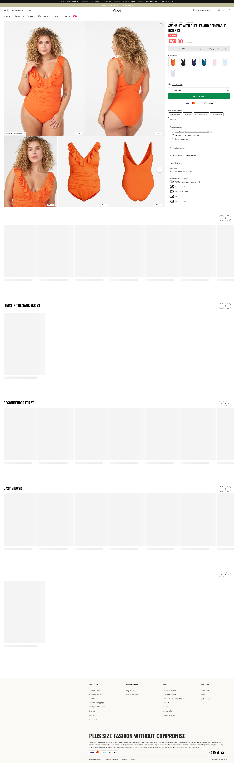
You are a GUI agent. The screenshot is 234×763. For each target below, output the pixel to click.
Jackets (92, 698)
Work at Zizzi (205, 699)
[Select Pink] (214, 62)
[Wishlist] (161, 24)
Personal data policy (95, 759)
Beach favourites (217, 114)
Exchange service (169, 694)
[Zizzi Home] (117, 10)
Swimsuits (190, 22)
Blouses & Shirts (95, 694)
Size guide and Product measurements (184, 155)
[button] (225, 49)
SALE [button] (75, 16)
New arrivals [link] (19, 16)
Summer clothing (175, 114)
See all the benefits (133, 695)
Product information (177, 148)
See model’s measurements (14, 133)
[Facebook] (214, 752)
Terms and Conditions (111, 759)
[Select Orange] (173, 62)
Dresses (92, 711)
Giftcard (166, 707)
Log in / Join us (131, 690)
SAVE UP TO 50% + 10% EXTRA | (117, 5)
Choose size (176, 90)
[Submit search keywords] (193, 10)
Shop (6, 10)
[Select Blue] (194, 62)
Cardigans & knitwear (97, 707)
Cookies (124, 759)
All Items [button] (7, 16)
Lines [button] (56, 16)
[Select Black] (183, 62)
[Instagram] (210, 752)
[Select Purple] (173, 73)
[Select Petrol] (204, 62)
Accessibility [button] (167, 711)
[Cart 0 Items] (229, 10)
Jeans (91, 715)
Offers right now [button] (44, 16)
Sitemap (132, 759)
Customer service (169, 690)
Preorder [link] (66, 16)
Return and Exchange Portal (173, 698)
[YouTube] (222, 752)
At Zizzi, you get (176, 127)
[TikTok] (218, 752)
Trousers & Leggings (96, 703)
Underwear (93, 719)
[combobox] (202, 10)
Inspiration (17, 10)
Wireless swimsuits (201, 114)
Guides (30, 10)
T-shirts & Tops (94, 690)
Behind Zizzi (205, 690)
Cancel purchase (169, 715)
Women (170, 22)
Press (203, 695)
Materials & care (176, 163)
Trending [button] (30, 16)
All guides (166, 703)
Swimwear (180, 22)
